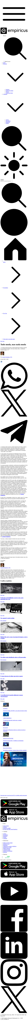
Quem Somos (6, 825)
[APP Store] (14, 814)
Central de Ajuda (9, 93)
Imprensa (5, 852)
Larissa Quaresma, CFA (7, 357)
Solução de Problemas (7, 851)
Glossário (5, 838)
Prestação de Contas (7, 847)
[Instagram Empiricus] (14, 985)
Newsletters (8, 121)
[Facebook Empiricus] (14, 931)
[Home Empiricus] (14, 33)
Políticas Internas (6, 848)
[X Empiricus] (14, 1012)
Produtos (7, 89)
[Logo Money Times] (6, 856)
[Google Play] (14, 806)
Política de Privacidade (8, 842)
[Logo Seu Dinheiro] (6, 857)
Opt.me (7, 91)
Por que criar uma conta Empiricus (10, 829)
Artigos (7, 119)
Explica (7, 123)
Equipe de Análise (9, 90)
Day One (2, 341)
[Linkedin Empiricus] (14, 958)
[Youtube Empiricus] (14, 904)
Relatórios (8, 122)
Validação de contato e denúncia (9, 846)
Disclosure (5, 845)
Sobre (4, 62)
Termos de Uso (6, 844)
